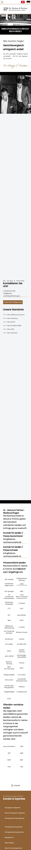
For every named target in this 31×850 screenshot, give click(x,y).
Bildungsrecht (9, 837)
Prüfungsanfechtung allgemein (14, 818)
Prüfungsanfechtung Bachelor (14, 832)
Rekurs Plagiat (9, 843)
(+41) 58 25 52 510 (9, 291)
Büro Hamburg (12, 318)
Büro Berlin (11, 322)
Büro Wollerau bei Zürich (15, 315)
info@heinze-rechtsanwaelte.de (12, 541)
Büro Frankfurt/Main (14, 325)
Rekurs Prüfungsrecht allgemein (15, 813)
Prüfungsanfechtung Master (14, 827)
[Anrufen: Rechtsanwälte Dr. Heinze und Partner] (9, 2)
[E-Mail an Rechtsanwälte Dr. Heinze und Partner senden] (6, 2)
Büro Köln (10, 329)
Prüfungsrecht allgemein (12, 808)
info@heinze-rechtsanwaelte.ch (12, 555)
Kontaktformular (13, 302)
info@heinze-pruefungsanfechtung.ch (11, 295)
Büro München (12, 333)
